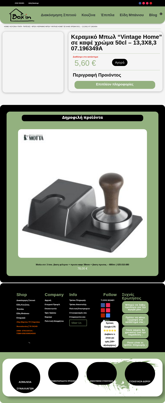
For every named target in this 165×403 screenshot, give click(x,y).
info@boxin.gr (33, 3)
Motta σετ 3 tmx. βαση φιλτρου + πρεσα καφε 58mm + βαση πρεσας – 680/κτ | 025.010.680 (82, 264)
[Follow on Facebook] (140, 3)
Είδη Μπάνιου (132, 15)
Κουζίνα (88, 15)
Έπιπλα (107, 15)
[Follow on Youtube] (103, 315)
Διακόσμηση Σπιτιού (58, 15)
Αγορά (119, 62)
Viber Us (76, 323)
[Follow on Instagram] (147, 3)
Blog (153, 15)
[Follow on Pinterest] (151, 3)
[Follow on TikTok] (143, 3)
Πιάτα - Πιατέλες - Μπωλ (27, 26)
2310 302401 (19, 3)
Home (6, 26)
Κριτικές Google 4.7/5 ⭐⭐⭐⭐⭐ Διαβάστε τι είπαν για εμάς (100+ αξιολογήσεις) (109, 334)
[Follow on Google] (108, 315)
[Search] (27, 341)
